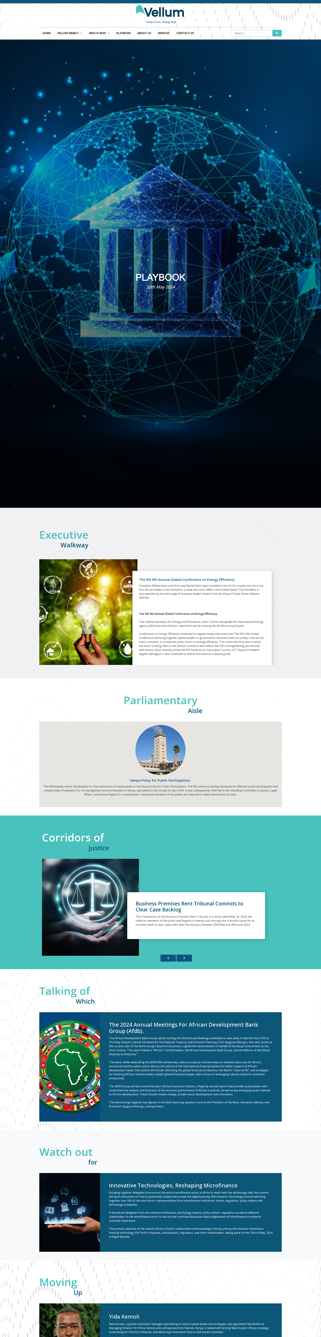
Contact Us (185, 33)
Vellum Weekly (68, 33)
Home (47, 33)
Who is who (97, 33)
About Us (144, 33)
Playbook (123, 33)
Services (164, 33)
